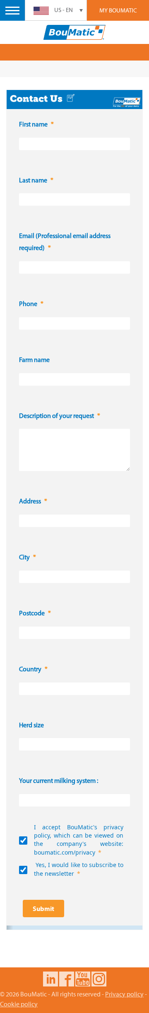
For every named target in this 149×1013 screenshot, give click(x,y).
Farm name (34, 360)
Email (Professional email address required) (65, 242)
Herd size (31, 725)
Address (30, 501)
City (24, 557)
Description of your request (56, 416)
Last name (33, 180)
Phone (28, 304)
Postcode (32, 613)
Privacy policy (124, 994)
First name (33, 124)
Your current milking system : (58, 781)
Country (30, 669)
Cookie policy (19, 1004)
